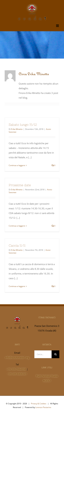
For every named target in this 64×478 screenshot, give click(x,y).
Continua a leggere (17, 165)
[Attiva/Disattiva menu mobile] (57, 25)
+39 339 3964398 (16, 369)
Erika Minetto (17, 129)
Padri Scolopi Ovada (47, 375)
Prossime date (20, 185)
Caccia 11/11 (17, 245)
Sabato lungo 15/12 (23, 124)
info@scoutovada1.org (17, 357)
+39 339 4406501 (17, 373)
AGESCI (47, 380)
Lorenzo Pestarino (43, 407)
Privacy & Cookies (38, 403)
